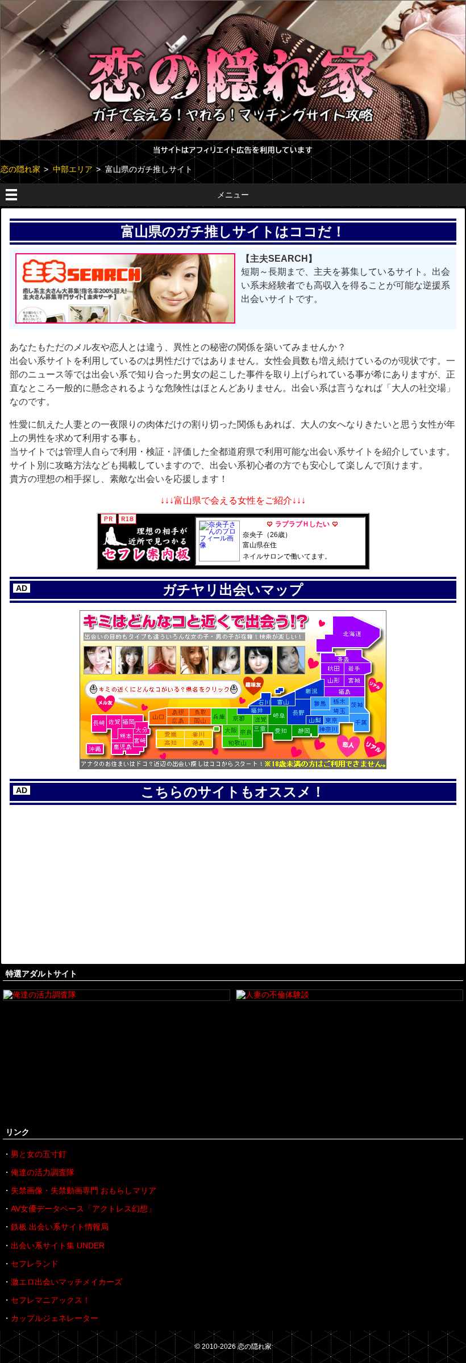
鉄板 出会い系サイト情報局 (60, 1226)
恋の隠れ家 (255, 1347)
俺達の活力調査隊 (42, 1172)
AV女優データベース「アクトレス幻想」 (83, 1208)
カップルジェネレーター (54, 1318)
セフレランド (35, 1263)
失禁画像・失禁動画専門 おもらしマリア (83, 1190)
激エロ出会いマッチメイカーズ (66, 1281)
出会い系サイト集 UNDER (58, 1245)
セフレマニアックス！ (50, 1300)
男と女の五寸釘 (38, 1154)
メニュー (233, 194)
